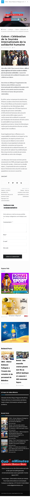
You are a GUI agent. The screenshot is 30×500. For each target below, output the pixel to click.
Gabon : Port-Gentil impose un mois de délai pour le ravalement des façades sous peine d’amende (18, 441)
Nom (5, 234)
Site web (5, 248)
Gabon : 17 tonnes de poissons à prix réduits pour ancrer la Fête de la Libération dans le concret (19, 448)
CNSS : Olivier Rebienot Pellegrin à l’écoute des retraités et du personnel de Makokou (7, 371)
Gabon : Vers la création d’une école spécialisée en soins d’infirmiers (23, 193)
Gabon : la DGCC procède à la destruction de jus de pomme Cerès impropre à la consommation (7, 195)
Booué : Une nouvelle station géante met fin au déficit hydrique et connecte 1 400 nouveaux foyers (18, 426)
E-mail (5, 241)
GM (14, 47)
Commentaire (7, 222)
